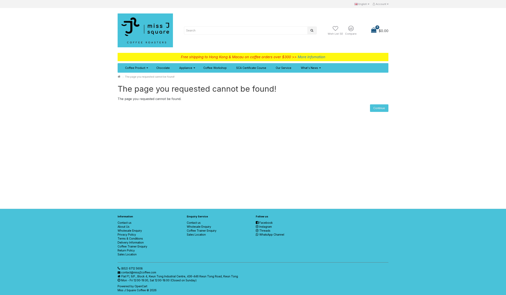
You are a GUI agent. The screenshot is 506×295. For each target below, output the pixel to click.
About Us (123, 226)
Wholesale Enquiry (130, 230)
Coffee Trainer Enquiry (132, 246)
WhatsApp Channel (271, 234)
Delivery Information (131, 242)
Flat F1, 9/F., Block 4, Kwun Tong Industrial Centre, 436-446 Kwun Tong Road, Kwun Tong (179, 276)
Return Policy (126, 250)
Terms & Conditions (130, 238)
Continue (379, 108)
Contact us (124, 222)
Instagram (265, 226)
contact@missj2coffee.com (138, 272)
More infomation (311, 57)
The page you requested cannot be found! (150, 76)
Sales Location (127, 254)
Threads (264, 230)
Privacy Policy (127, 234)
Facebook (266, 222)
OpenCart (141, 286)
